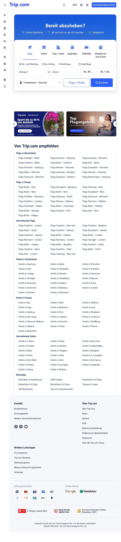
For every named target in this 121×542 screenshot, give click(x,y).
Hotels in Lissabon (58, 317)
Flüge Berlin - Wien (27, 192)
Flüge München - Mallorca (94, 201)
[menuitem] (5, 15)
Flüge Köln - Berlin (90, 163)
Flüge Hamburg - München (94, 158)
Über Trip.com (88, 409)
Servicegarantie (21, 413)
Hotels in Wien (57, 302)
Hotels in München (91, 264)
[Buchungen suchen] (87, 4)
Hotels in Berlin (57, 264)
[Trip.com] (19, 5)
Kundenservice (20, 409)
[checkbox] (85, 64)
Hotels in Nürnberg (27, 283)
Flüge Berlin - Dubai (27, 230)
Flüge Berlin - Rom (59, 192)
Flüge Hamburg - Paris (92, 187)
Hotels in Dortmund (27, 288)
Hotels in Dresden (58, 273)
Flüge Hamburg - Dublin (61, 196)
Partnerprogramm (22, 462)
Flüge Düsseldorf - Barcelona (63, 187)
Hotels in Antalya (26, 346)
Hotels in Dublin (57, 326)
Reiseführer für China (60, 384)
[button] (4, 5)
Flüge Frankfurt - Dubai (93, 244)
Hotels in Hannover (91, 273)
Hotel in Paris (24, 302)
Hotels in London (26, 341)
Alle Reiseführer (25, 389)
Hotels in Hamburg (27, 264)
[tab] (30, 50)
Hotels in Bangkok (90, 350)
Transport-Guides (90, 384)
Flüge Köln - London (27, 254)
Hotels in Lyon (88, 307)
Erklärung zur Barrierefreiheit (95, 433)
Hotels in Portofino (59, 321)
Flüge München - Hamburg (30, 167)
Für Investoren (20, 453)
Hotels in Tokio (57, 355)
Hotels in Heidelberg (59, 278)
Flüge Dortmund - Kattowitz (95, 196)
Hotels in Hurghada (91, 365)
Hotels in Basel (25, 350)
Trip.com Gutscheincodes (61, 389)
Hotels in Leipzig (26, 273)
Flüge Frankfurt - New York (62, 225)
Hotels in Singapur (58, 350)
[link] (64, 4)
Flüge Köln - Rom (90, 211)
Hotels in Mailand (26, 326)
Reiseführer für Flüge (92, 379)
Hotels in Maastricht (27, 331)
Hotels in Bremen (90, 278)
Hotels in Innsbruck (91, 317)
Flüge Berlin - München (29, 172)
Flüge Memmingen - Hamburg (96, 177)
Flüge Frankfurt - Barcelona (30, 196)
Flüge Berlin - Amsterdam (62, 206)
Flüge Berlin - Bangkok (60, 244)
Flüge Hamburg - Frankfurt (62, 177)
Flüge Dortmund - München (31, 177)
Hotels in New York (91, 341)
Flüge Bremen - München (62, 167)
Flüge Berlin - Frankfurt (61, 163)
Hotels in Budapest (91, 312)
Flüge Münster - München (94, 172)
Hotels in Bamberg (58, 288)
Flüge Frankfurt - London (30, 225)
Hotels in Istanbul (58, 346)
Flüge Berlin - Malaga (28, 215)
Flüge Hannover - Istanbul (30, 235)
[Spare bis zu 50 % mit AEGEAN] (39, 123)
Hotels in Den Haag (27, 317)
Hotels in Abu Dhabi (27, 360)
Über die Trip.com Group (93, 443)
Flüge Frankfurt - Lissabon (30, 201)
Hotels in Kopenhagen (92, 346)
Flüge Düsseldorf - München (95, 167)
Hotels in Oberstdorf (59, 292)
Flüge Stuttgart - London (93, 240)
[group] (32, 32)
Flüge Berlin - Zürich (91, 249)
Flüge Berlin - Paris (27, 187)
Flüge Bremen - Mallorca (61, 201)
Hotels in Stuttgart (26, 278)
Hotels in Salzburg (26, 312)
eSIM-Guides (56, 379)
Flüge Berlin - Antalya (28, 244)
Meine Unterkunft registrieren (27, 467)
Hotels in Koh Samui (91, 360)
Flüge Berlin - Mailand (92, 206)
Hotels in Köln (24, 269)
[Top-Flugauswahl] (91, 123)
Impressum (87, 438)
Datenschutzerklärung (92, 428)
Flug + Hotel (77, 82)
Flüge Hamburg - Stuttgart (62, 172)
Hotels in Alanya (25, 369)
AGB (84, 423)
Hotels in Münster (26, 292)
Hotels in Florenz (90, 326)
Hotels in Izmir (56, 360)
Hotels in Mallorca (90, 302)
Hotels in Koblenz (58, 283)
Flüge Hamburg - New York (62, 254)
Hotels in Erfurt (89, 283)
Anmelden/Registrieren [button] (104, 5)
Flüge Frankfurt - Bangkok (94, 225)
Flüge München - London (30, 240)
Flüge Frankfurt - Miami (29, 249)
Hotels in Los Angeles (92, 355)
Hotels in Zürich (25, 355)
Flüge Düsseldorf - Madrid (30, 206)
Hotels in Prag (24, 307)
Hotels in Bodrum (58, 369)
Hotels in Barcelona (59, 307)
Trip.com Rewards (22, 458)
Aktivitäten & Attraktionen (30, 379)
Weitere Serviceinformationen (27, 418)
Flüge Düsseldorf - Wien (93, 192)
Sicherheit (18, 472)
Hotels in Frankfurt (90, 269)
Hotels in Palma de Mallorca (31, 321)
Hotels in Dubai (57, 341)
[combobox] (24, 72)
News (84, 413)
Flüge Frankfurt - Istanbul (62, 230)
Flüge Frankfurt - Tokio (60, 249)
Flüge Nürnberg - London (62, 240)
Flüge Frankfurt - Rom (60, 211)
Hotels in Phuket (26, 365)
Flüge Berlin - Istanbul (60, 235)
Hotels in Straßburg (91, 321)
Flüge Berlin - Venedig (28, 211)
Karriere (85, 418)
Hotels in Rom (56, 312)
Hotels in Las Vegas (59, 365)
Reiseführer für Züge (27, 384)
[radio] (28, 64)
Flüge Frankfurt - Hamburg (62, 158)
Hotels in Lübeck (90, 288)
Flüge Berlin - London (92, 235)
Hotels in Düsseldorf (59, 269)
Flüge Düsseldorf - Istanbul (94, 230)
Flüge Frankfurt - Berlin (29, 163)
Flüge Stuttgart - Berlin (29, 158)
